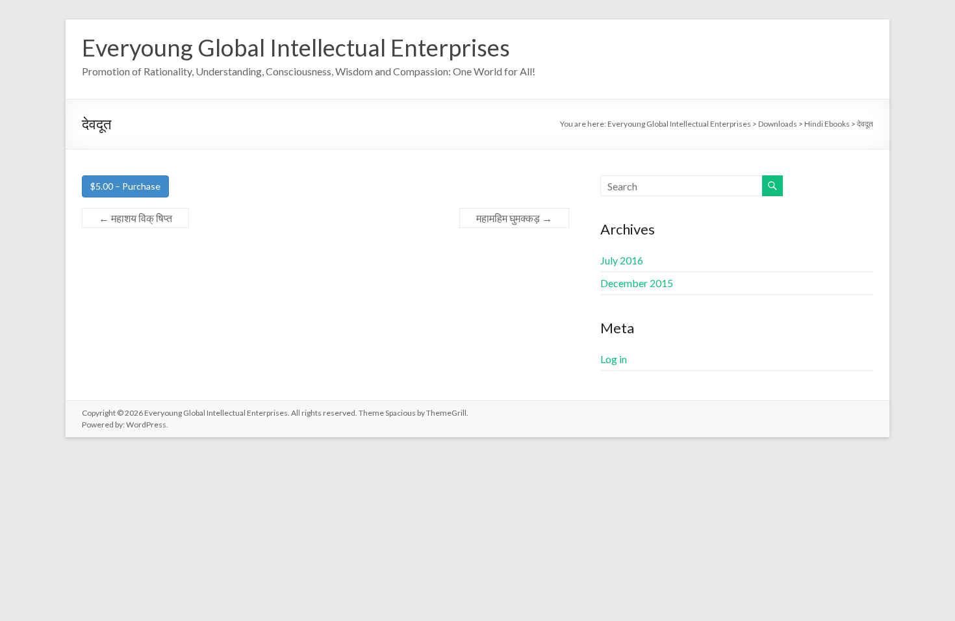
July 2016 (621, 260)
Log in (613, 359)
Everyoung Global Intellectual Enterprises (296, 47)
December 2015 (636, 283)
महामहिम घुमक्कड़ (514, 218)
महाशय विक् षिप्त (135, 218)
